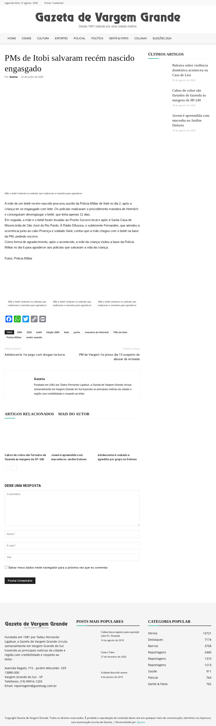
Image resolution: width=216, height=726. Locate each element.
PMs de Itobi (120, 332)
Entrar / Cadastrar (54, 2)
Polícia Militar (14, 337)
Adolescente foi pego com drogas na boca (35, 355)
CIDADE (26, 38)
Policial (153, 678)
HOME (12, 38)
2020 (29, 332)
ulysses (140, 722)
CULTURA (43, 38)
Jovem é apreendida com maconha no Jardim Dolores (190, 120)
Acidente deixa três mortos (114, 672)
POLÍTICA (97, 38)
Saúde (152, 671)
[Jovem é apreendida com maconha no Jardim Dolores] (72, 437)
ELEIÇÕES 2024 (162, 38)
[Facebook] (201, 3)
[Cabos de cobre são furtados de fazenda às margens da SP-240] (26, 437)
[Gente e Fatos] (86, 657)
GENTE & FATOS (118, 38)
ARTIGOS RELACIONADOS (29, 414)
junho (77, 332)
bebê (39, 332)
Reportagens (157, 652)
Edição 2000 (52, 332)
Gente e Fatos (108, 652)
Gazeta (13, 76)
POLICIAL (79, 38)
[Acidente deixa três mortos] (86, 678)
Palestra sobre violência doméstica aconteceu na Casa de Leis (190, 70)
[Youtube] (208, 3)
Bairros (153, 646)
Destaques (155, 640)
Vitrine (152, 633)
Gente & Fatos (158, 684)
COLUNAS (140, 38)
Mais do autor (73, 414)
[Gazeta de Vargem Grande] (108, 19)
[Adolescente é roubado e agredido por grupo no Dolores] (119, 437)
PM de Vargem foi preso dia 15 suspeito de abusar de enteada (109, 357)
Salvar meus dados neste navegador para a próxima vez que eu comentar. (58, 567)
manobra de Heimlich (97, 332)
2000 (19, 332)
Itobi (66, 332)
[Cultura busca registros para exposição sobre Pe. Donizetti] (86, 637)
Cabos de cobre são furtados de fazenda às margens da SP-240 (189, 95)
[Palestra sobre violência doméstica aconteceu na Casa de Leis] (158, 73)
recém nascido (34, 337)
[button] (206, 38)
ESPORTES (61, 38)
